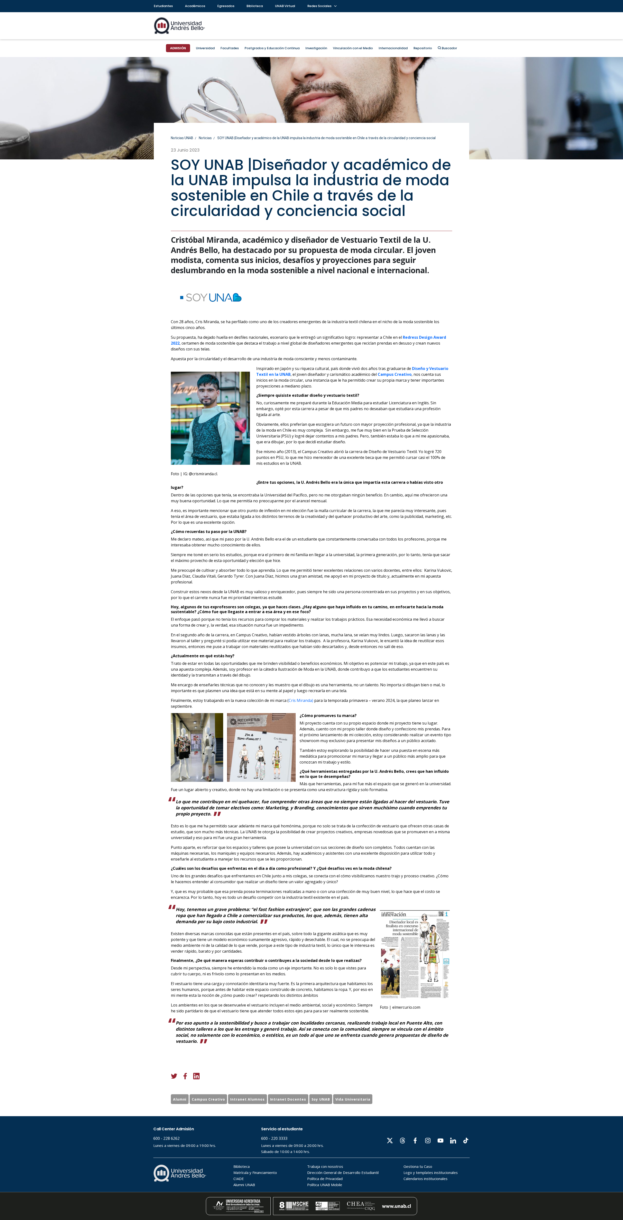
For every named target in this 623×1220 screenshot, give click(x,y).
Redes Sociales (319, 6)
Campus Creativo (208, 1099)
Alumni (179, 1099)
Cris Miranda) (301, 700)
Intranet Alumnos (247, 1099)
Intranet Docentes (288, 1099)
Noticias (205, 138)
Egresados (225, 6)
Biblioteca (255, 6)
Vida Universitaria (352, 1099)
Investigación (316, 48)
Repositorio (422, 48)
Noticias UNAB (182, 138)
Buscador (449, 48)
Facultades (229, 48)
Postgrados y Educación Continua (272, 48)
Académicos (195, 6)
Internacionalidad (393, 48)
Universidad (205, 48)
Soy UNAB (321, 1099)
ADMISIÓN (178, 48)
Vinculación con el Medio (353, 48)
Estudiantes (163, 6)
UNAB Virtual (285, 6)
